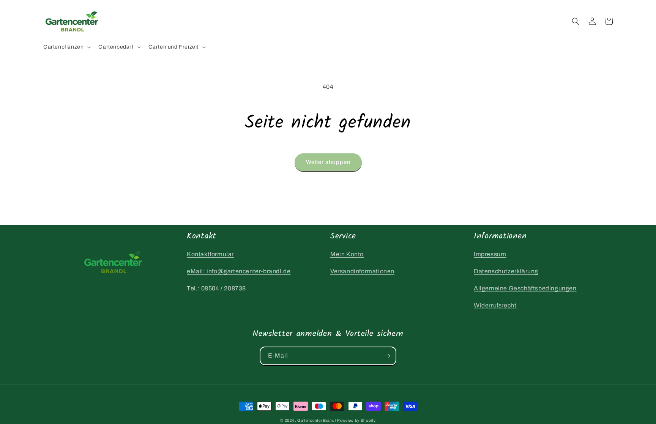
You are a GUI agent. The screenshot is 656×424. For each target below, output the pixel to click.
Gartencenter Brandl (316, 420)
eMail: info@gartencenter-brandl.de (238, 271)
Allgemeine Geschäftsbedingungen (525, 288)
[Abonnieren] (387, 356)
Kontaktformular (210, 254)
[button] (66, 47)
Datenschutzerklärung (506, 271)
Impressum (490, 254)
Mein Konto (347, 254)
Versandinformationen (362, 271)
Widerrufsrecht (495, 305)
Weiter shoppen (328, 162)
